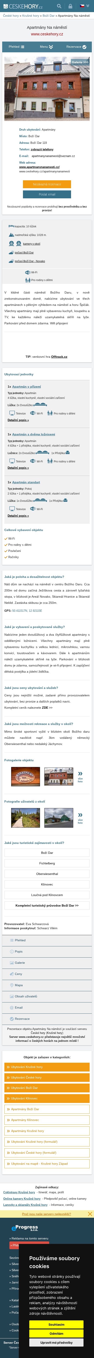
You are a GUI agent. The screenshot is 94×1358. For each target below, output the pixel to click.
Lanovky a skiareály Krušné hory (25, 1205)
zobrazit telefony (42, 149)
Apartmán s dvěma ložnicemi (33, 434)
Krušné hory (54, 1033)
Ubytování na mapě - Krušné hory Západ (39, 1163)
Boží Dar (47, 852)
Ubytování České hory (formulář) (33, 1152)
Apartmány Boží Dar (25, 1109)
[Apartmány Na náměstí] (25, 785)
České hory (38, 1033)
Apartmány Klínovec (25, 1120)
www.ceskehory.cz (47, 34)
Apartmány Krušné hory (27, 1131)
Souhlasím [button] (56, 1324)
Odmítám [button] (56, 1333)
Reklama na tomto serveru (30, 1238)
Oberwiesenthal (47, 874)
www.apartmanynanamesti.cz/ (39, 167)
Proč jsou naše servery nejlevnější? (46, 1214)
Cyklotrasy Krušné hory (19, 1192)
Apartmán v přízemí (26, 386)
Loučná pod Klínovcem (47, 895)
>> (47, 707)
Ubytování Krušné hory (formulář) (34, 1141)
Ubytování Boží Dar (24, 1088)
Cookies (17, 1330)
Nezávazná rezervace (47, 184)
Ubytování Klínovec (24, 1098)
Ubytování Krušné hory (27, 1067)
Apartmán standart (26, 482)
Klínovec (47, 884)
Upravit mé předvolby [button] (56, 1342)
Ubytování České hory (26, 1077)
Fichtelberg (47, 863)
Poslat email (47, 194)
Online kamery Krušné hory (21, 1198)
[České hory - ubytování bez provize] (22, 6)
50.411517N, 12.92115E (27, 610)
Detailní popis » (18, 420)
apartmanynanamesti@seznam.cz (53, 156)
